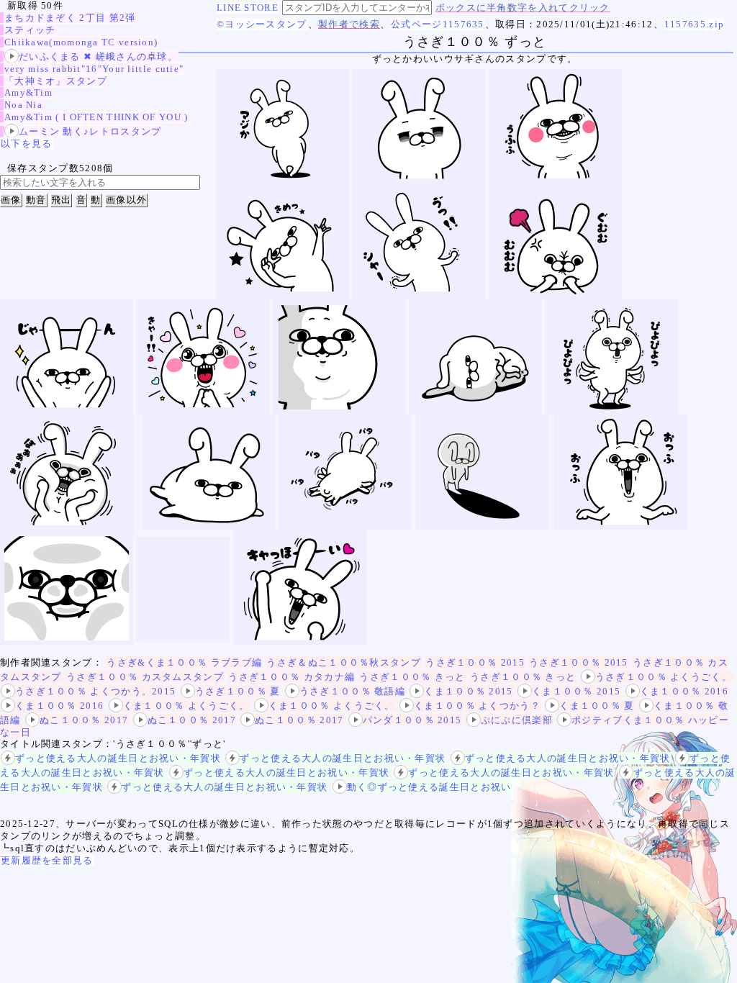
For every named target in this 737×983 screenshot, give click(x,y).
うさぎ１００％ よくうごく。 (663, 676)
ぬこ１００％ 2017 (84, 720)
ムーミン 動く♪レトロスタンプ (90, 131)
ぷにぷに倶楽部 (517, 720)
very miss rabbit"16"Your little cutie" (94, 68)
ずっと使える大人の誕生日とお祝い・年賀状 (118, 758)
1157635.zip (694, 24)
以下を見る (27, 143)
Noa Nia (23, 104)
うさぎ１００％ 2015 (475, 662)
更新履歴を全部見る (47, 860)
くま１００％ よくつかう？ (477, 705)
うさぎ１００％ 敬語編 (352, 691)
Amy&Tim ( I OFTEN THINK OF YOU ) (96, 117)
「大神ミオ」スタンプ (55, 81)
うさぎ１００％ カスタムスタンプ (145, 676)
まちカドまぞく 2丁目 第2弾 (70, 17)
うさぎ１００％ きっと (412, 676)
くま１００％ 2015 (468, 691)
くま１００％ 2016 (684, 691)
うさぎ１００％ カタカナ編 (291, 676)
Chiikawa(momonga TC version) (81, 42)
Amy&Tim (28, 92)
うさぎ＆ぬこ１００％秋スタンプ (343, 662)
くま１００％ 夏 (596, 705)
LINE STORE (248, 7)
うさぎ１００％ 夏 (238, 691)
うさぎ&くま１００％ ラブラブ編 (184, 662)
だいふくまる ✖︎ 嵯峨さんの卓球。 (98, 56)
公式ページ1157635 (437, 24)
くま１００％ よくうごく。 (186, 705)
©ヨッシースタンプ (262, 24)
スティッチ (30, 29)
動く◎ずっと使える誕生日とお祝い (429, 787)
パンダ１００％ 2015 (412, 720)
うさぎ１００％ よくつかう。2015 (95, 691)
